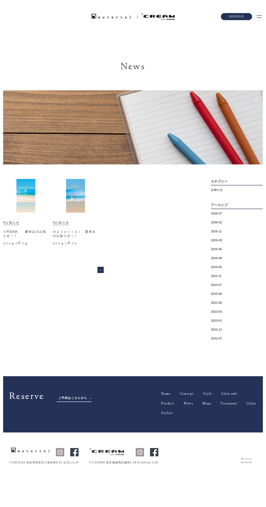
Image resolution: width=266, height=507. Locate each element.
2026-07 (216, 213)
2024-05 (216, 267)
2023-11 (216, 276)
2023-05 (216, 302)
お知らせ (217, 189)
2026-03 (216, 222)
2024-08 (216, 258)
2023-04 (216, 311)
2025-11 (216, 231)
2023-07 (216, 285)
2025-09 (216, 240)
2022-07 (216, 338)
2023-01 (216, 320)
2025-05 (216, 249)
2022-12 (216, 329)
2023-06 (216, 293)
